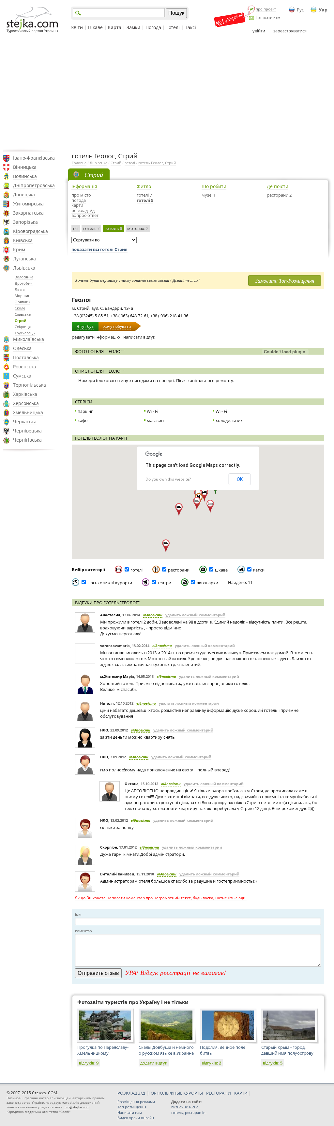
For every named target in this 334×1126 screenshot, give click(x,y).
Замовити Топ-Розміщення (284, 280)
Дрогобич (24, 283)
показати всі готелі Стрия (99, 249)
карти (77, 205)
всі (75, 228)
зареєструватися (290, 31)
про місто (81, 195)
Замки (133, 27)
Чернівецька (27, 431)
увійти (258, 31)
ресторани (179, 570)
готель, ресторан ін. (188, 1112)
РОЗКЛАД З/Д (131, 1093)
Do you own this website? (168, 479)
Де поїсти (277, 186)
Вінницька (25, 167)
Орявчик (22, 301)
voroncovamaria (115, 645)
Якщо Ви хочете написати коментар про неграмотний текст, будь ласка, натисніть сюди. (161, 898)
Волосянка (24, 276)
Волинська (25, 176)
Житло (144, 186)
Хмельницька (28, 412)
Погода (153, 27)
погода (78, 200)
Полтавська (26, 357)
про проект (266, 9)
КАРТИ (241, 1093)
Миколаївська (28, 339)
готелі (130, 162)
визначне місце (184, 1106)
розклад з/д (83, 210)
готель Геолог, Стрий (157, 162)
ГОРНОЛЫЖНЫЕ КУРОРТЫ (175, 1093)
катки (259, 570)
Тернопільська (29, 385)
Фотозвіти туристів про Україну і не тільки (133, 1002)
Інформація (84, 186)
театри (164, 583)
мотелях (137, 228)
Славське (23, 314)
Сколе (20, 308)
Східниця (23, 326)
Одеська (22, 348)
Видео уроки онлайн (135, 1117)
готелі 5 (145, 200)
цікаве (221, 570)
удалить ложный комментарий (195, 614)
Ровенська (24, 366)
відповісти (152, 614)
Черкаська (25, 421)
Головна (79, 162)
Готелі (173, 27)
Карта (114, 27)
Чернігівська (27, 440)
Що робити (214, 186)
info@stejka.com (76, 1107)
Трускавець (25, 332)
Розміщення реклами (136, 1101)
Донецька (24, 194)
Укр (323, 10)
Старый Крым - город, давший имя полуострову (287, 1050)
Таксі (190, 27)
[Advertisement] (167, 92)
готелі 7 (144, 195)
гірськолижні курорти (109, 583)
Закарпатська (28, 213)
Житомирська (28, 204)
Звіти (77, 27)
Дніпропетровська (34, 185)
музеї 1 (209, 195)
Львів (19, 289)
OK (240, 479)
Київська (23, 240)
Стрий (20, 320)
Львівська (24, 268)
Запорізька (25, 222)
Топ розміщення (131, 1106)
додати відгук (153, 1063)
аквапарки (207, 583)
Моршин (22, 295)
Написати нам (268, 17)
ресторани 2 (279, 195)
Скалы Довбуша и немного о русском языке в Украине (166, 1050)
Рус (300, 10)
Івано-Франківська (34, 158)
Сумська (22, 376)
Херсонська (26, 403)
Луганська (24, 258)
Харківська (25, 394)
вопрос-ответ (85, 215)
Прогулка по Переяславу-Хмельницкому (103, 1050)
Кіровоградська (30, 231)
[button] (210, 506)
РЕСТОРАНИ (218, 1093)
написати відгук (139, 337)
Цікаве (95, 27)
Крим (19, 249)
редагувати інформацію (96, 337)
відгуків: (89, 1063)
